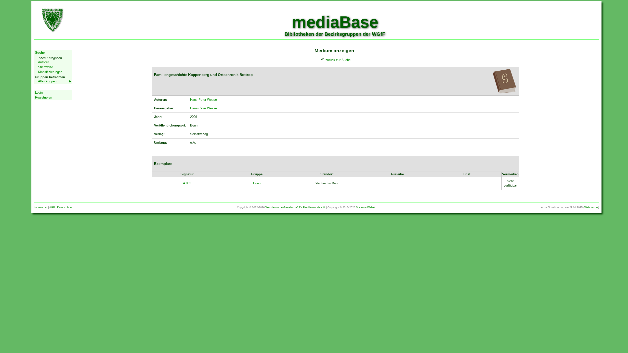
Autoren (43, 62)
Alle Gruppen (47, 81)
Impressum (40, 207)
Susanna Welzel (365, 207)
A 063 (187, 183)
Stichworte (45, 67)
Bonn (257, 183)
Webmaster (591, 207)
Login (39, 92)
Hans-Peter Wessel (204, 99)
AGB (52, 207)
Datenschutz (64, 207)
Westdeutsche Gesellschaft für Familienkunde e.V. (295, 207)
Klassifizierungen (50, 72)
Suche (40, 52)
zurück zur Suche (338, 60)
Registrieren (43, 97)
